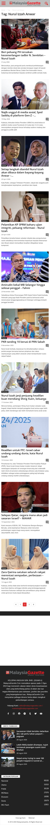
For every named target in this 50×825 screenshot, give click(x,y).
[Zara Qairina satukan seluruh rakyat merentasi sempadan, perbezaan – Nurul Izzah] (25, 554)
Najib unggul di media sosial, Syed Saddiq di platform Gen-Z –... (22, 113)
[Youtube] (41, 714)
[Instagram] (14, 714)
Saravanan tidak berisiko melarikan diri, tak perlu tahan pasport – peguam (33, 734)
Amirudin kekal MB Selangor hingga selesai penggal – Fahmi (23, 286)
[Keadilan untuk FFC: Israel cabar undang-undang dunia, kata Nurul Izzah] (25, 432)
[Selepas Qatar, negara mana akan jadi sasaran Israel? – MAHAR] (25, 497)
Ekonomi (4, 797)
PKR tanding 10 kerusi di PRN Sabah (23, 342)
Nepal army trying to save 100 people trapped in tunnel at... (30, 759)
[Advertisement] (25, 641)
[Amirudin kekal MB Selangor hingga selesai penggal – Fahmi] (25, 267)
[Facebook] (9, 714)
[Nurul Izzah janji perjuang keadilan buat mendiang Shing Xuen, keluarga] (25, 377)
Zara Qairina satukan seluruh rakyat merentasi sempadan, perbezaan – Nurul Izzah (23, 575)
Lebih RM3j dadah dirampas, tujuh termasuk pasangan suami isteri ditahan (32, 747)
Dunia (3, 801)
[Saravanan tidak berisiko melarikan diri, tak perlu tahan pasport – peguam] (8, 735)
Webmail (32, 818)
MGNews (4, 793)
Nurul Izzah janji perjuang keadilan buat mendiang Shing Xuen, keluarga (23, 397)
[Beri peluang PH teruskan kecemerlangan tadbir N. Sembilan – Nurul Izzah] (25, 34)
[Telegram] (25, 714)
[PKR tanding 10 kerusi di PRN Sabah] (25, 324)
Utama (3, 785)
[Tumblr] (30, 714)
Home (3, 10)
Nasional (5, 108)
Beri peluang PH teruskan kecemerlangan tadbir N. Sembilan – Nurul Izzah (23, 55)
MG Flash (5, 805)
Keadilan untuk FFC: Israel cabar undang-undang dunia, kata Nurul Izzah (22, 453)
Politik (4, 48)
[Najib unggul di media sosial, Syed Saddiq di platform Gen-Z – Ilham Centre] (25, 94)
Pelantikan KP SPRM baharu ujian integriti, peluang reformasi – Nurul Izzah (22, 228)
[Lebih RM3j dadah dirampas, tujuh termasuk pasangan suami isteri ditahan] (8, 748)
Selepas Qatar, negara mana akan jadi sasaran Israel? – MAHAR (24, 516)
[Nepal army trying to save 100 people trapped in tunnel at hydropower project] (8, 762)
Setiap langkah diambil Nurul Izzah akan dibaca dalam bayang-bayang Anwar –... (22, 172)
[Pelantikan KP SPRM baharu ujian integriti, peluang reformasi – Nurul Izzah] (25, 206)
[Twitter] (36, 714)
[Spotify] (20, 714)
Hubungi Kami (20, 818)
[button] (46, 4)
